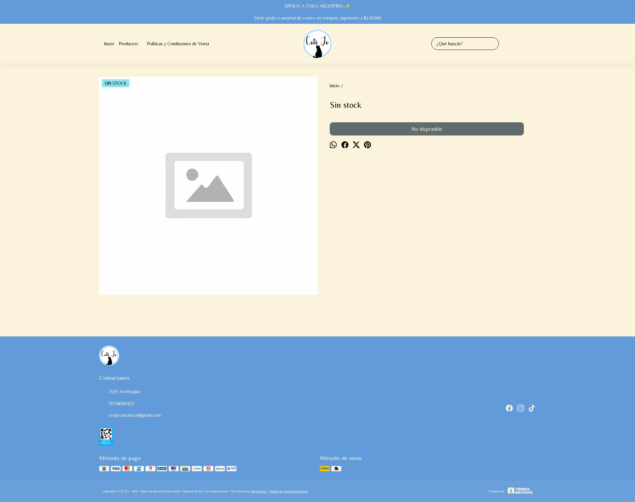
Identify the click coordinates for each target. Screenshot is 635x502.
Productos (128, 43)
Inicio (109, 43)
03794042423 (121, 403)
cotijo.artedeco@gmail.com (135, 415)
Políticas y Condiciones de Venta (178, 43)
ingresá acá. (259, 491)
